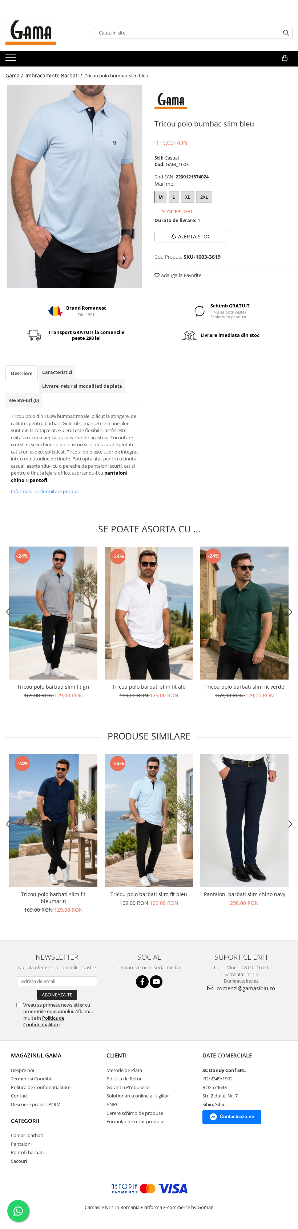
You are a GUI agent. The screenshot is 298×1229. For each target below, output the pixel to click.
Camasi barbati (27, 1135)
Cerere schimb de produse (134, 1113)
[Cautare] (286, 33)
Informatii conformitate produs (44, 491)
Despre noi (22, 1070)
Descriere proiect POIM (36, 1104)
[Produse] (11, 60)
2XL (204, 197)
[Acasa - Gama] (41, 32)
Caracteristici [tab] (57, 372)
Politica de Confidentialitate (43, 1021)
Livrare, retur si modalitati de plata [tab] (82, 386)
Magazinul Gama (36, 1055)
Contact (19, 1095)
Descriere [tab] (21, 373)
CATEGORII (25, 1120)
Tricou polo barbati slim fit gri (53, 686)
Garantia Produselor (128, 1087)
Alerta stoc (194, 236)
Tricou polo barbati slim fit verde (244, 686)
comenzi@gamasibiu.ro (245, 988)
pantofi (38, 480)
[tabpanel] (74, 186)
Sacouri (19, 1161)
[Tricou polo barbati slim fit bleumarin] (53, 820)
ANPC (112, 1104)
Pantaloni (21, 1144)
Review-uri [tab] (23, 400)
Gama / (14, 75)
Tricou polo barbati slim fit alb (149, 686)
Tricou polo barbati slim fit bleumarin (53, 897)
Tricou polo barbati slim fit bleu (148, 894)
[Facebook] (142, 981)
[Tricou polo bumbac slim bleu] (74, 186)
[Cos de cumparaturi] (285, 58)
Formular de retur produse (135, 1121)
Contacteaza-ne (237, 1116)
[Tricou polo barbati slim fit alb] (149, 613)
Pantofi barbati (27, 1152)
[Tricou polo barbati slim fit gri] (53, 613)
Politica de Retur (124, 1078)
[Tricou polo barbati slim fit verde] (244, 613)
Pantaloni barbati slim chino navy (244, 894)
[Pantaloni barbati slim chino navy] (244, 820)
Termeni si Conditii (31, 1078)
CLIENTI (116, 1055)
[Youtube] (156, 981)
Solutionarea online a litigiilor (137, 1095)
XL (187, 197)
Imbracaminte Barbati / (54, 75)
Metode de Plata (124, 1070)
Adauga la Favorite (181, 275)
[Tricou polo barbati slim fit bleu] (149, 820)
